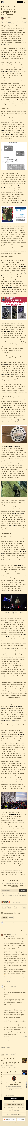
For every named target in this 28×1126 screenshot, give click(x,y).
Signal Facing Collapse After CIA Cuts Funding (9, 1072)
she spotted (5, 407)
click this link (5, 44)
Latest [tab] (6, 1054)
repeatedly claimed (12, 446)
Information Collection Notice (15, 895)
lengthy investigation (16, 814)
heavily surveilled (18, 513)
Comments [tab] (4, 917)
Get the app (21, 1119)
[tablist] (7, 917)
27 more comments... (6, 1047)
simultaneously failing (8, 721)
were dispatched (6, 374)
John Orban (7, 934)
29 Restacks (18, 902)
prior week (10, 649)
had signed (17, 420)
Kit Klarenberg (8, 17)
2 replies (8, 981)
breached (4, 517)
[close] (24, 1076)
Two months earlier (16, 782)
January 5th (13, 657)
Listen (24, 18)
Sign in (25, 2)
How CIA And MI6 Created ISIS (9, 1059)
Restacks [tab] (11, 917)
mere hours (22, 266)
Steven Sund (5, 364)
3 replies (8, 1041)
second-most (19, 565)
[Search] (25, 1054)
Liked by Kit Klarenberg (10, 936)
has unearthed (15, 100)
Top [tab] (3, 1054)
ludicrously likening (8, 71)
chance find (12, 525)
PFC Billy (6, 986)
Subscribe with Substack (15, 1104)
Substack (7, 1123)
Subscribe (19, 2)
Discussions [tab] (12, 1054)
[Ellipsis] (26, 934)
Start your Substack (10, 1119)
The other (8, 134)
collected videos (6, 287)
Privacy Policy (16, 1110)
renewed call (5, 331)
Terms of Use (21, 893)
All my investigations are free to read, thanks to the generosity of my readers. (10, 1063)
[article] (14, 1063)
